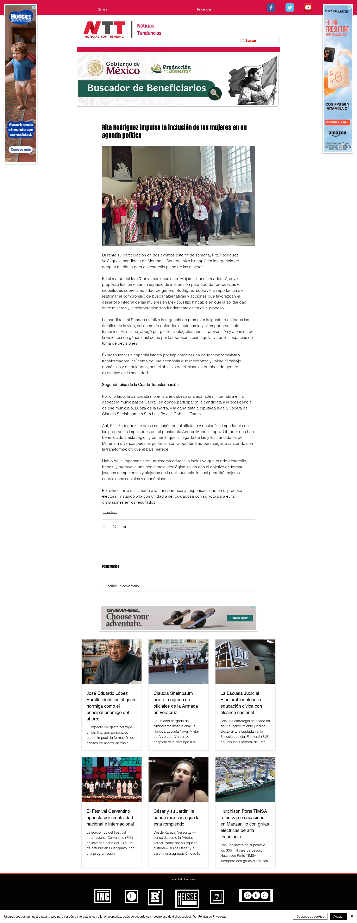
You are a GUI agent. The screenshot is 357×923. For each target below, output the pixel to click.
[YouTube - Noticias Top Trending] (308, 7)
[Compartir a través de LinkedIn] (124, 526)
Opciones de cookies (310, 916)
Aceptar (338, 916)
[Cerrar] (352, 916)
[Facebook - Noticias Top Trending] (271, 7)
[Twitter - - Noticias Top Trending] (290, 7)
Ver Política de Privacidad (209, 916)
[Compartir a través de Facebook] (104, 526)
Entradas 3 (110, 512)
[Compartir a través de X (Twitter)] (114, 526)
